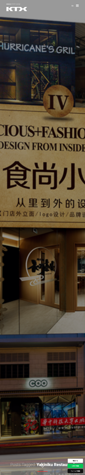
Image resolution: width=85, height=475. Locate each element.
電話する (75, 461)
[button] (77, 5)
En (72, 6)
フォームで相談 (75, 471)
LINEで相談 (75, 466)
